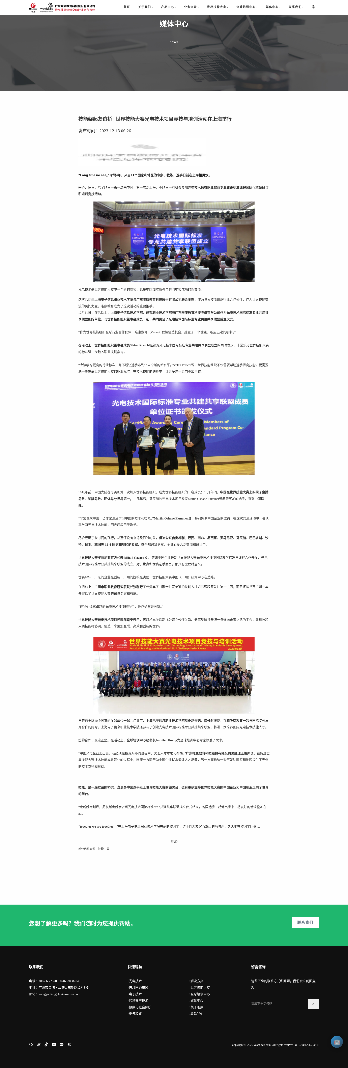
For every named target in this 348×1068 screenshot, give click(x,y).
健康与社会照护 (140, 1007)
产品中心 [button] (167, 6)
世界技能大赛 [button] (216, 6)
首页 (127, 6)
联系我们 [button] (295, 6)
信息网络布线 (138, 987)
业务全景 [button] (190, 6)
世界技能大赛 (200, 987)
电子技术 (135, 994)
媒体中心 (197, 1000)
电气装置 (135, 1013)
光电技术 (135, 981)
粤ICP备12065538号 (307, 1044)
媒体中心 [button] (272, 6)
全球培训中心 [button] (246, 6)
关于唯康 (197, 1007)
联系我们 (305, 922)
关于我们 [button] (144, 6)
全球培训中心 (200, 994)
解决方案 (197, 981)
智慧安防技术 (138, 1000)
